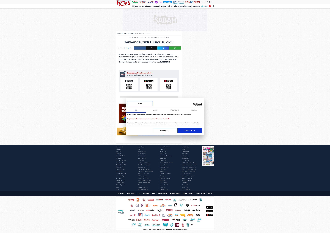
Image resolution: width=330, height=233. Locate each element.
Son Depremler (142, 158)
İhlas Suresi (185, 153)
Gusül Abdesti (185, 160)
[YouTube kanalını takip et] (212, 2)
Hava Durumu (142, 156)
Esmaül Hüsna (186, 185)
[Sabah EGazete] (208, 168)
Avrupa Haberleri (128, 33)
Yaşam (163, 6)
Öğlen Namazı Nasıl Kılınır (189, 169)
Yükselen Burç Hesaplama (145, 171)
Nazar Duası (163, 165)
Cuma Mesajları (186, 189)
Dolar (117, 187)
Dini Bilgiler (185, 182)
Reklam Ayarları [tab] (174, 110)
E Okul (140, 149)
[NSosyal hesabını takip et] (207, 2)
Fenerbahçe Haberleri (144, 165)
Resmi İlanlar (185, 6)
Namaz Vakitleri (120, 156)
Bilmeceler (163, 160)
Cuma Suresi (163, 149)
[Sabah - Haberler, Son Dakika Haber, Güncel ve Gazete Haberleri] (123, 3)
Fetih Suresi (163, 169)
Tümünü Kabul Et (189, 130)
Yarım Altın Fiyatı (120, 176)
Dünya (176, 6)
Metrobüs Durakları (165, 173)
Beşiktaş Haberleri (143, 167)
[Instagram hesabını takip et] (210, 2)
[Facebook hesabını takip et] (202, 2)
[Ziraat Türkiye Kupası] (210, 6)
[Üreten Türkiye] (178, 2)
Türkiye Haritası (142, 185)
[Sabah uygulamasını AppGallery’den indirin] (168, 84)
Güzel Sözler (163, 158)
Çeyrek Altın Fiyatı (121, 173)
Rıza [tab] (136, 110)
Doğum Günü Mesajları (188, 176)
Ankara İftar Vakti (121, 165)
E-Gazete (146, 193)
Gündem (148, 6)
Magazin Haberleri (143, 187)
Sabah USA (121, 193)
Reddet (140, 103)
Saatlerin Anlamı (186, 180)
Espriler (184, 149)
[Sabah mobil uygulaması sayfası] (123, 74)
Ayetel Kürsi (163, 153)
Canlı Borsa (141, 147)
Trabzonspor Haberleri (144, 169)
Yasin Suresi (163, 151)
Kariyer (210, 193)
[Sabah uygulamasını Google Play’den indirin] (149, 84)
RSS (139, 193)
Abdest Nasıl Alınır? (165, 178)
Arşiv (153, 193)
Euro (117, 189)
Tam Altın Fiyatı (120, 178)
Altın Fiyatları (119, 171)
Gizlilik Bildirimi (188, 193)
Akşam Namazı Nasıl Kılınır (189, 165)
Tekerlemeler (185, 151)
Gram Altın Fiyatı (120, 169)
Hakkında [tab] (194, 110)
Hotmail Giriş (163, 171)
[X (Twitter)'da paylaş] (151, 48)
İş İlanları (118, 149)
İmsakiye (118, 158)
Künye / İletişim (200, 193)
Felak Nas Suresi (164, 167)
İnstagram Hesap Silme (166, 162)
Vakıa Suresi (185, 147)
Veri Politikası (119, 147)
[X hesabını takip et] (204, 2)
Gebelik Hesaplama (143, 173)
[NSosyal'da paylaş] (163, 48)
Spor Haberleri (142, 160)
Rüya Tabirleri (142, 153)
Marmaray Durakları (187, 178)
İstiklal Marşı (185, 187)
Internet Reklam (175, 193)
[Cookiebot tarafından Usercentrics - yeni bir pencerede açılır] (194, 104)
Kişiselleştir (163, 130)
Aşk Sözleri (163, 176)
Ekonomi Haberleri (143, 189)
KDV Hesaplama (142, 176)
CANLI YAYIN (198, 2)
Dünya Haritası (164, 189)
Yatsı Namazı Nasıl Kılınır (189, 162)
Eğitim (169, 6)
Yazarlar (196, 6)
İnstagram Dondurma (166, 156)
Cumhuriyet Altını (120, 180)
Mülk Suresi (185, 156)
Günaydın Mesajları (187, 173)
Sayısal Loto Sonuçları (144, 182)
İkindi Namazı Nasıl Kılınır (189, 171)
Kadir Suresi (185, 158)
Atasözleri (163, 180)
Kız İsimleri (163, 187)
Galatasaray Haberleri (144, 162)
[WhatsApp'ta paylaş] (175, 48)
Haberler (119, 33)
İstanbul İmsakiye (121, 160)
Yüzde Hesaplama (165, 147)
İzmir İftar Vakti (120, 167)
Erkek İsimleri (163, 182)
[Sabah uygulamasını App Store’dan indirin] (129, 84)
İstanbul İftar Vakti (121, 162)
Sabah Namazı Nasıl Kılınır (189, 167)
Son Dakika (139, 6)
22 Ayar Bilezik (120, 182)
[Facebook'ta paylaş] (140, 48)
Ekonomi (156, 6)
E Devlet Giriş (142, 151)
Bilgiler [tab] (155, 110)
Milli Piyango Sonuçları (144, 180)
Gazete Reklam (162, 193)
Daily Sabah (131, 193)
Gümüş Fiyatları (120, 185)
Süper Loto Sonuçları (144, 178)
